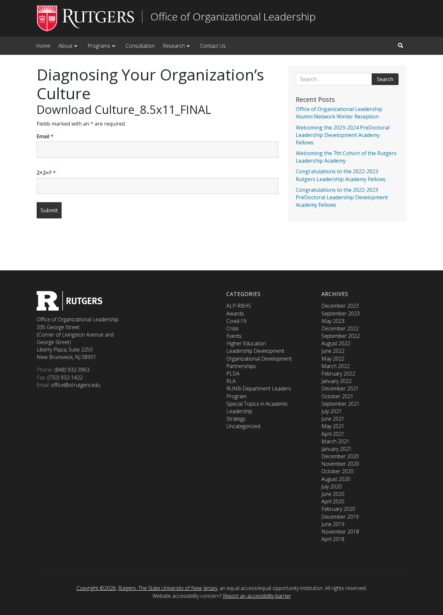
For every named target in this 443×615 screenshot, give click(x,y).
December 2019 (340, 516)
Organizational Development (259, 358)
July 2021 (331, 411)
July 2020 (331, 486)
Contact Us (213, 45)
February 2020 (338, 508)
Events (234, 335)
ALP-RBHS (238, 305)
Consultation (140, 45)
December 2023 (340, 305)
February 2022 (338, 373)
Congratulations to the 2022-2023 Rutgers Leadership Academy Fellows (341, 175)
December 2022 (340, 328)
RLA (231, 381)
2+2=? (46, 172)
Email (45, 136)
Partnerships (241, 366)
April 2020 (332, 501)
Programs (99, 45)
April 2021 (332, 433)
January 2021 (336, 448)
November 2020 (340, 463)
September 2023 (340, 313)
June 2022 (332, 350)
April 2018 (332, 539)
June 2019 (332, 524)
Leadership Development (255, 350)
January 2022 (336, 381)
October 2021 (337, 396)
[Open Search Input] (400, 45)
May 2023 (332, 321)
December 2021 (340, 388)
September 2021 (340, 403)
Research (174, 45)
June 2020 (332, 494)
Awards (235, 313)
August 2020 (335, 479)
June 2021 (332, 418)
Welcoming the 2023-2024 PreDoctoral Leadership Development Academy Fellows (342, 135)
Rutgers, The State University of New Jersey (167, 588)
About (65, 45)
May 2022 (332, 358)
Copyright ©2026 (96, 588)
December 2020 (340, 456)
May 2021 (332, 426)
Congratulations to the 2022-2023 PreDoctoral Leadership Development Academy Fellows (342, 197)
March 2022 (335, 366)
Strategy (235, 418)
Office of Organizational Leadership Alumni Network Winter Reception (339, 112)
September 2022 (340, 335)
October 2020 (337, 471)
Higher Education (246, 343)
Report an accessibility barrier (257, 595)
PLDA (233, 373)
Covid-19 (236, 321)
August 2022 (335, 343)
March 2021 (335, 441)
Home (43, 45)
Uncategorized (243, 426)
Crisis (232, 328)
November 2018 (340, 531)
